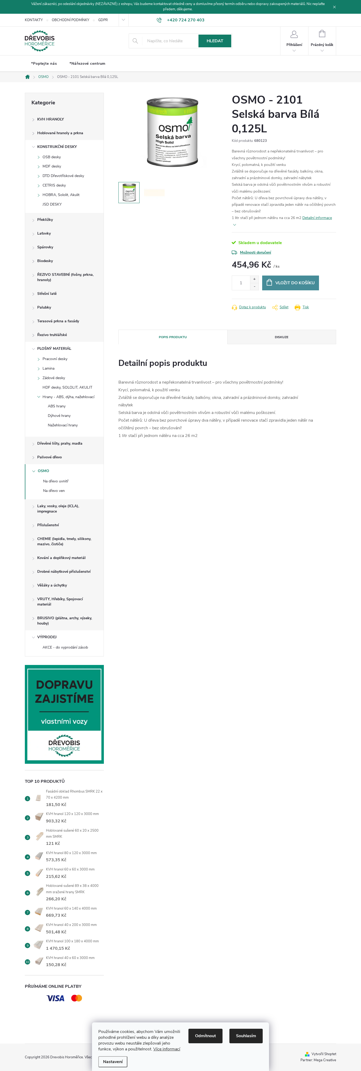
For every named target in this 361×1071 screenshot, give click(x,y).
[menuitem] (44, 63)
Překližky (45, 219)
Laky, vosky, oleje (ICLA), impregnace (58, 509)
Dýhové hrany (59, 415)
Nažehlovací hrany (63, 425)
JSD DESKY (52, 204)
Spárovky (45, 247)
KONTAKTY (34, 20)
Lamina (48, 368)
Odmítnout (205, 1036)
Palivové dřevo (49, 457)
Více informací (166, 1049)
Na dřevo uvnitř (55, 481)
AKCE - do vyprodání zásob (65, 647)
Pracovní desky (55, 358)
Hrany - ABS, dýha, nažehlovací (68, 396)
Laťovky (44, 233)
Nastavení (113, 1062)
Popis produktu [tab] (173, 337)
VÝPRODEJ (47, 637)
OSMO (43, 470)
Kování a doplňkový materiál (61, 557)
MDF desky (52, 166)
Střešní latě (47, 293)
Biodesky (45, 260)
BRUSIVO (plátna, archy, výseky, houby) (64, 621)
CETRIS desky (54, 185)
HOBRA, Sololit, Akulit (61, 194)
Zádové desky (54, 377)
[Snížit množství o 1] (254, 286)
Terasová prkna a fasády (58, 321)
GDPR (103, 20)
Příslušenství (48, 525)
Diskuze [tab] (281, 337)
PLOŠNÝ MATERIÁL (54, 348)
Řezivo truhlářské (52, 334)
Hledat (215, 41)
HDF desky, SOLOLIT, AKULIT (67, 387)
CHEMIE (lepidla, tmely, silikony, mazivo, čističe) (64, 541)
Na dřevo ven (54, 490)
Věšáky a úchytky (52, 585)
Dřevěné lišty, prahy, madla (59, 443)
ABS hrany (57, 406)
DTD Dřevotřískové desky (63, 175)
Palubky (44, 307)
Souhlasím (246, 1036)
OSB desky (52, 157)
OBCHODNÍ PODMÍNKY (70, 20)
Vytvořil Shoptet (324, 1054)
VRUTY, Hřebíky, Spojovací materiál (60, 602)
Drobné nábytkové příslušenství (64, 571)
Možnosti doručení (255, 252)
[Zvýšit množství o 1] (254, 279)
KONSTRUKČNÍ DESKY (57, 146)
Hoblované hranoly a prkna (60, 133)
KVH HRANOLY (50, 119)
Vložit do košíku (295, 283)
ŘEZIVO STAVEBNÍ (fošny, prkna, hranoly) (65, 277)
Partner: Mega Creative (318, 1060)
